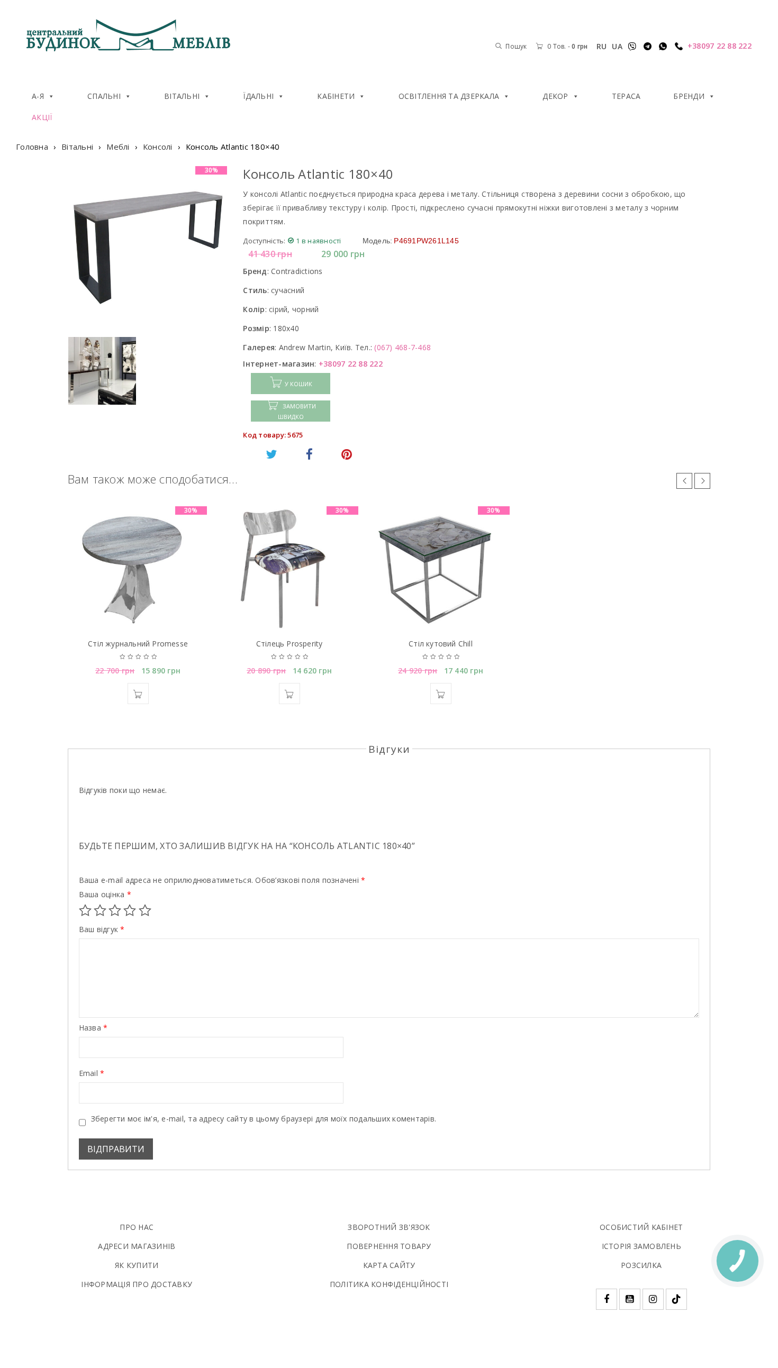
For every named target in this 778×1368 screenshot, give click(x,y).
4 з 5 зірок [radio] (129, 910)
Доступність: (264, 240)
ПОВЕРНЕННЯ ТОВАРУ (389, 1246)
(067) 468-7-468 (402, 347)
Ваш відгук (102, 929)
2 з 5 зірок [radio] (100, 910)
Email (92, 1073)
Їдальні (258, 96)
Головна (32, 146)
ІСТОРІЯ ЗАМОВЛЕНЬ (641, 1246)
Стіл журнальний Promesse (138, 644)
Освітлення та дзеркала (449, 96)
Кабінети (336, 96)
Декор (555, 96)
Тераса (626, 96)
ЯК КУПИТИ (136, 1265)
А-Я (38, 96)
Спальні (104, 96)
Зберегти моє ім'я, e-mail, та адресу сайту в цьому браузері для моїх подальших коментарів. (264, 1119)
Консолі (158, 146)
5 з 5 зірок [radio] (145, 910)
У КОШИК (298, 384)
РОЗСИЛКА (641, 1265)
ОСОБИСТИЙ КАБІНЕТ (641, 1227)
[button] (138, 693)
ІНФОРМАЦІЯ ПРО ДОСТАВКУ (136, 1284)
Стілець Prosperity (289, 644)
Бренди (688, 96)
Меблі (117, 146)
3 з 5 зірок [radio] (114, 910)
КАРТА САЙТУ (389, 1265)
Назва (93, 1028)
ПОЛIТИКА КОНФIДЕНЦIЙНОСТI (389, 1284)
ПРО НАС (136, 1227)
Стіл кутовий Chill (441, 644)
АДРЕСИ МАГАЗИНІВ (136, 1246)
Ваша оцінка (105, 894)
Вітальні (182, 96)
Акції (42, 117)
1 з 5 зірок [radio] (85, 910)
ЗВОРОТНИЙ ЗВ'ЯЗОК (389, 1227)
